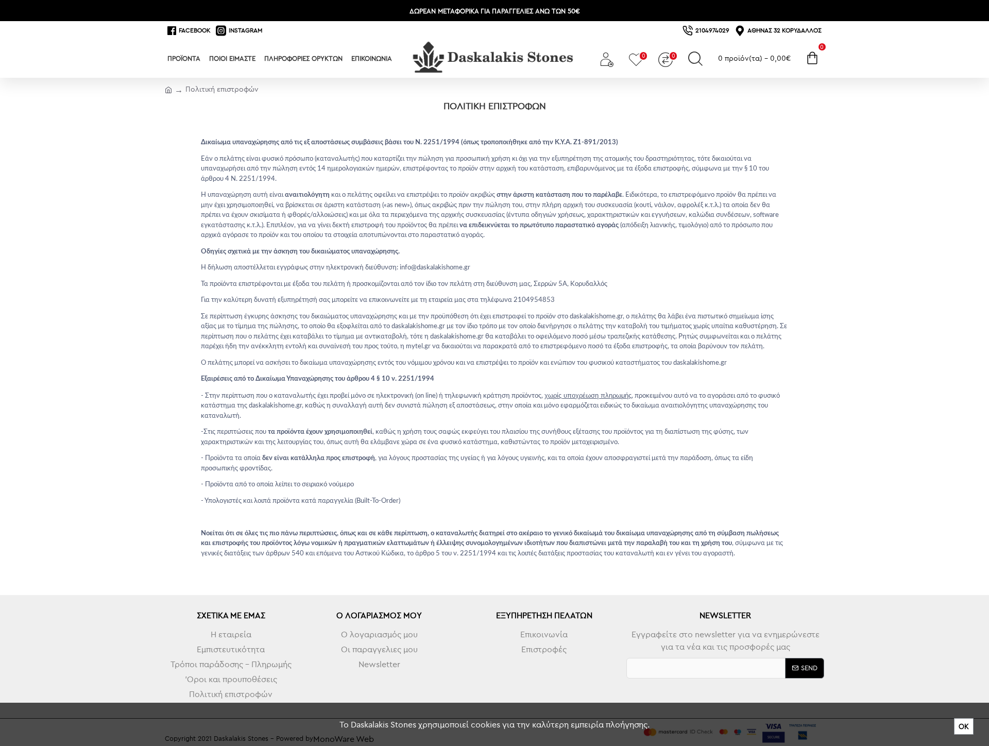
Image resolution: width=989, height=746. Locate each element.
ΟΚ (964, 726)
